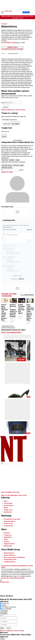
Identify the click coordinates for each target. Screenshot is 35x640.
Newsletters (8, 512)
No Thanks (4, 613)
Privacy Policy (8, 526)
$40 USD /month (7, 167)
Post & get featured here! (11, 332)
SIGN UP (5, 107)
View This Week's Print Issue (10, 492)
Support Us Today (7, 172)
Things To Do (8, 510)
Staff (5, 539)
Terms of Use (8, 523)
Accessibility (19, 565)
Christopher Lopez (9, 42)
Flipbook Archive (9, 544)
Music (6, 507)
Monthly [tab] (11, 160)
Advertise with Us (9, 521)
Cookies (12, 565)
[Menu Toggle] (2, 12)
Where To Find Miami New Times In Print (14, 495)
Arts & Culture (8, 505)
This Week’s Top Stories (8, 607)
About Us (7, 533)
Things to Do (5, 603)
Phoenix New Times (10, 559)
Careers (6, 541)
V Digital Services (9, 562)
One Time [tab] (5, 160)
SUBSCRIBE (6, 124)
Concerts (4, 24)
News (5, 501)
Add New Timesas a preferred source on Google (12, 48)
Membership (8, 546)
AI (24, 565)
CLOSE (4, 136)
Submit (8, 628)
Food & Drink (8, 503)
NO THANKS (15, 124)
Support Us (26, 12)
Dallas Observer (9, 553)
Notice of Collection (7, 110)
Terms (17, 110)
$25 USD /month (18, 165)
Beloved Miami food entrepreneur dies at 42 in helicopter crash (17, 17)
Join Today (4, 611)
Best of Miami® (6, 609)
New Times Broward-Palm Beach (14, 557)
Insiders (3, 605)
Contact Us (7, 535)
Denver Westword (9, 555)
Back (2, 628)
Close (2, 639)
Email (3, 102)
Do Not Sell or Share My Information (13, 578)
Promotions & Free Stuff (12, 519)
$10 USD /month (7, 165)
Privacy (23, 110)
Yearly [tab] (17, 160)
